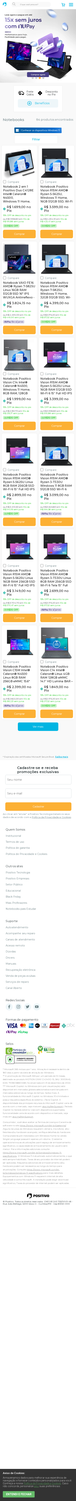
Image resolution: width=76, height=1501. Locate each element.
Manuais (11, 963)
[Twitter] (27, 1007)
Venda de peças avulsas (21, 975)
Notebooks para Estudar (21, 908)
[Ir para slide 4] (43, 78)
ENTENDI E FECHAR (18, 1494)
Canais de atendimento (20, 939)
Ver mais (38, 726)
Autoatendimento (17, 927)
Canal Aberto (14, 988)
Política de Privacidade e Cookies (51, 817)
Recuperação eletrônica (21, 969)
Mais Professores (16, 902)
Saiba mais (61, 756)
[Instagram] (18, 1007)
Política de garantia (18, 847)
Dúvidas (11, 951)
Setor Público (14, 884)
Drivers (10, 957)
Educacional (13, 890)
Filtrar (36, 139)
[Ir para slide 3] (40, 78)
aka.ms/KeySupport (52, 1106)
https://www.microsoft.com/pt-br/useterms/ (43, 1125)
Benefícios (42, 103)
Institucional (13, 835)
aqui (36, 1486)
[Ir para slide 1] (33, 78)
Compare (13, 181)
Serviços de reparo (17, 981)
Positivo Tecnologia (18, 872)
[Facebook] (9, 1007)
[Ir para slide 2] (36, 78)
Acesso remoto (15, 945)
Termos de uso (15, 841)
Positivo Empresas (17, 878)
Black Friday (13, 896)
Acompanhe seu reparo (20, 933)
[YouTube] (37, 1007)
